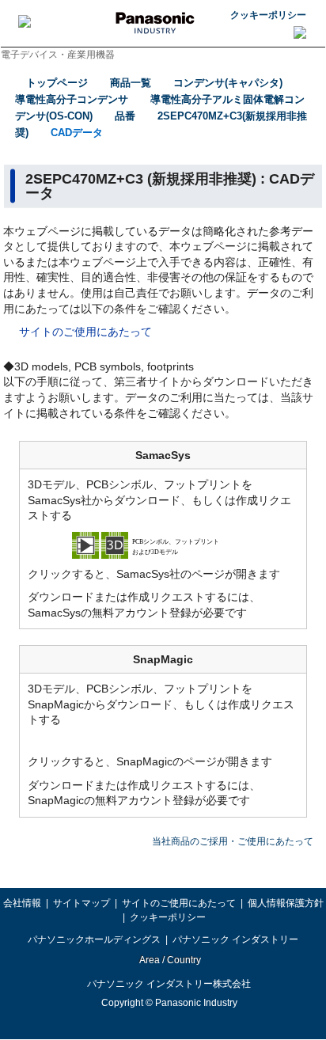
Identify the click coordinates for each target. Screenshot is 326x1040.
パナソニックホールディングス (94, 939)
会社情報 (22, 903)
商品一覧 (130, 83)
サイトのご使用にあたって (85, 331)
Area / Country (169, 960)
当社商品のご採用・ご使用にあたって (232, 841)
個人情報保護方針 (286, 903)
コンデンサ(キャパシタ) (227, 83)
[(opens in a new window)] (163, 543)
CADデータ (77, 133)
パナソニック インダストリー (235, 939)
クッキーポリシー (268, 15)
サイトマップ (81, 903)
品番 (125, 116)
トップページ (57, 83)
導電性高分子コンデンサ (71, 99)
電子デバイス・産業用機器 (58, 54)
